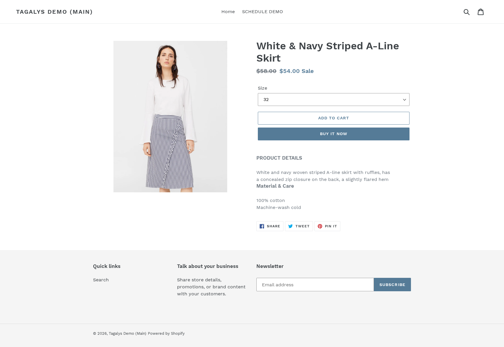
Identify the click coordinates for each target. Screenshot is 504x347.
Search (101, 280)
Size (262, 88)
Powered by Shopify (166, 333)
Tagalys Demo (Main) (54, 11)
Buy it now (333, 133)
